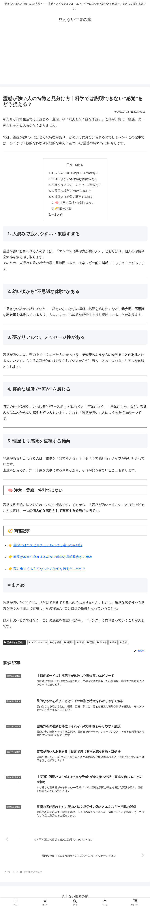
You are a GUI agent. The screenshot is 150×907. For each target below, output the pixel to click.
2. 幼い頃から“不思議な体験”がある (75, 179)
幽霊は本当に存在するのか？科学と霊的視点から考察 (52, 557)
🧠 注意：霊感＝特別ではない (75, 202)
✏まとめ (57, 214)
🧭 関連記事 (63, 208)
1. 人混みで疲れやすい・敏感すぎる (75, 173)
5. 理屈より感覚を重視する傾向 (72, 196)
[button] (139, 633)
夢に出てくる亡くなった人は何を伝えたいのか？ (49, 569)
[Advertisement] (75, 58)
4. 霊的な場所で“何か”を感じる (72, 190)
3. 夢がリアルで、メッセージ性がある (77, 184)
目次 (69, 165)
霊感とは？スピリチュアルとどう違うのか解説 (47, 545)
